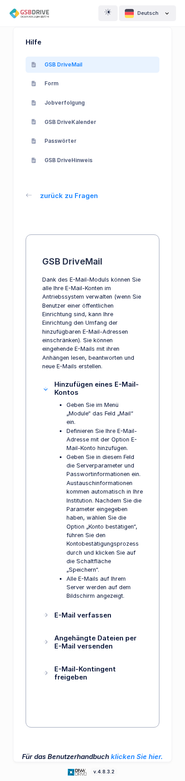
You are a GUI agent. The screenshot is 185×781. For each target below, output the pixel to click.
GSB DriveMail (63, 64)
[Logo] (78, 771)
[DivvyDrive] (33, 13)
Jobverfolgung (64, 102)
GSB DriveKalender (70, 122)
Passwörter (60, 140)
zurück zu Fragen (69, 195)
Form (51, 83)
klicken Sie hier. (137, 756)
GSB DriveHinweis (68, 160)
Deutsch (148, 13)
